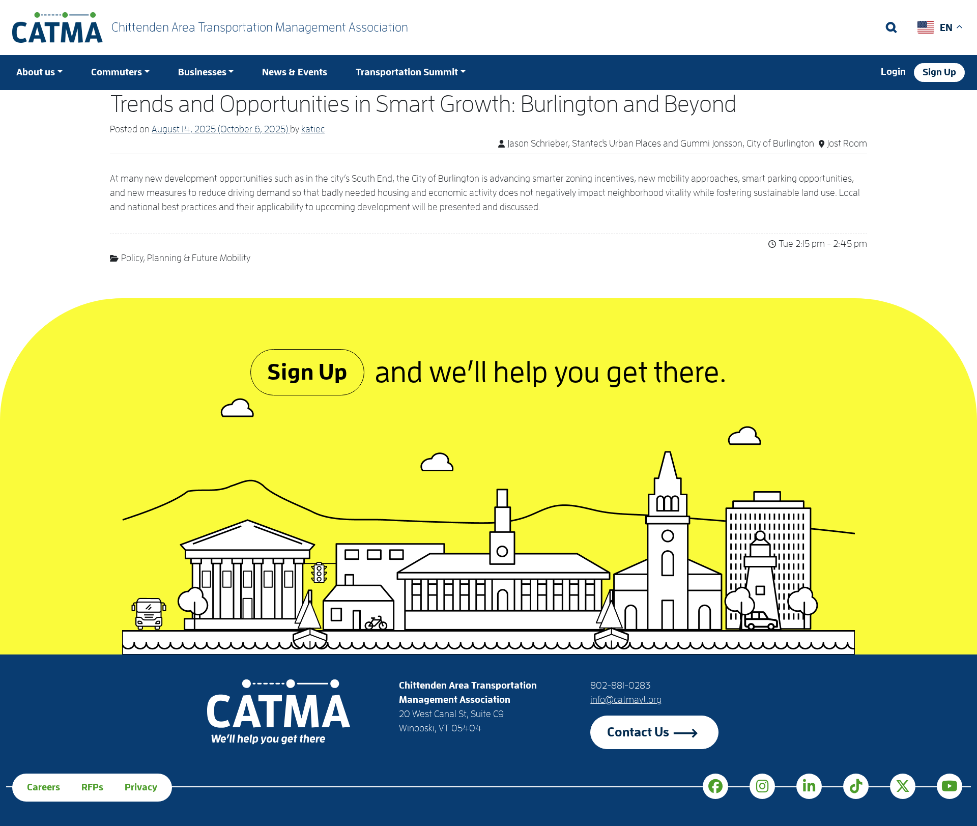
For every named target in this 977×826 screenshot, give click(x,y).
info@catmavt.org (626, 699)
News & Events (294, 72)
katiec (313, 129)
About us (35, 72)
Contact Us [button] (638, 732)
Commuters (116, 72)
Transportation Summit (407, 72)
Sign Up (939, 72)
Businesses (202, 72)
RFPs (92, 787)
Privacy (141, 787)
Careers (43, 787)
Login (893, 71)
